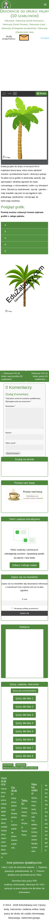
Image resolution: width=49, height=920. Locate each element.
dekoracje (30, 884)
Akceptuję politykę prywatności (26, 608)
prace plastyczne (24, 888)
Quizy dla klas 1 (24, 698)
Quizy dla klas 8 (24, 756)
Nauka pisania (14, 817)
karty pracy (26, 881)
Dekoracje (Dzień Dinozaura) (29, 21)
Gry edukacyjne (34, 824)
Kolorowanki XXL (14, 844)
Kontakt (46, 805)
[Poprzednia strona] (4, 93)
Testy (23, 835)
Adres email (11, 443)
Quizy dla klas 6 (24, 739)
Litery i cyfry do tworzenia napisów (18, 867)
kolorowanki (19, 884)
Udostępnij (45, 38)
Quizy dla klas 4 (24, 723)
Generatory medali (4, 823)
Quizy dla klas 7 (24, 747)
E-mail (24, 599)
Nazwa (9, 433)
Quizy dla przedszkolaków (24, 691)
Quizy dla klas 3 (24, 714)
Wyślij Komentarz (13, 453)
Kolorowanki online (34, 836)
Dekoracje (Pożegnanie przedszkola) (19, 28)
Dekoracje (9, 21)
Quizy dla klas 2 (24, 706)
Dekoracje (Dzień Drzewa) (15, 24)
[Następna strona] (15, 93)
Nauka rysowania (34, 847)
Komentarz (10, 406)
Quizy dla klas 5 (24, 731)
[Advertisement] (24, 653)
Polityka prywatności (46, 823)
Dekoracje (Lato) (37, 24)
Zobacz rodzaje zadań (24, 565)
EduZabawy (8, 765)
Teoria (24, 831)
